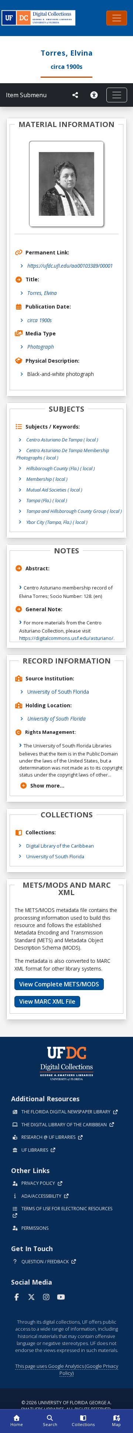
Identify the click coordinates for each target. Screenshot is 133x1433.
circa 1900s (39, 320)
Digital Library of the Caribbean (60, 845)
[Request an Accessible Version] (95, 95)
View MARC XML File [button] (47, 1001)
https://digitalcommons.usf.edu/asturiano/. (67, 638)
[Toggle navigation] (116, 18)
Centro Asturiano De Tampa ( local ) (62, 439)
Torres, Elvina (42, 292)
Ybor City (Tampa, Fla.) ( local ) (57, 522)
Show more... (47, 785)
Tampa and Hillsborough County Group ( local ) (74, 511)
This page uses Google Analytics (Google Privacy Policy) (66, 1369)
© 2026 (66, 1405)
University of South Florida (58, 691)
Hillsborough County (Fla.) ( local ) (60, 468)
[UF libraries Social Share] (75, 95)
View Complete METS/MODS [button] (59, 984)
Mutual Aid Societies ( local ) (54, 489)
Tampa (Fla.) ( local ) (46, 500)
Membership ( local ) (47, 479)
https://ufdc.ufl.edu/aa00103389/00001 (70, 265)
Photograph (40, 346)
